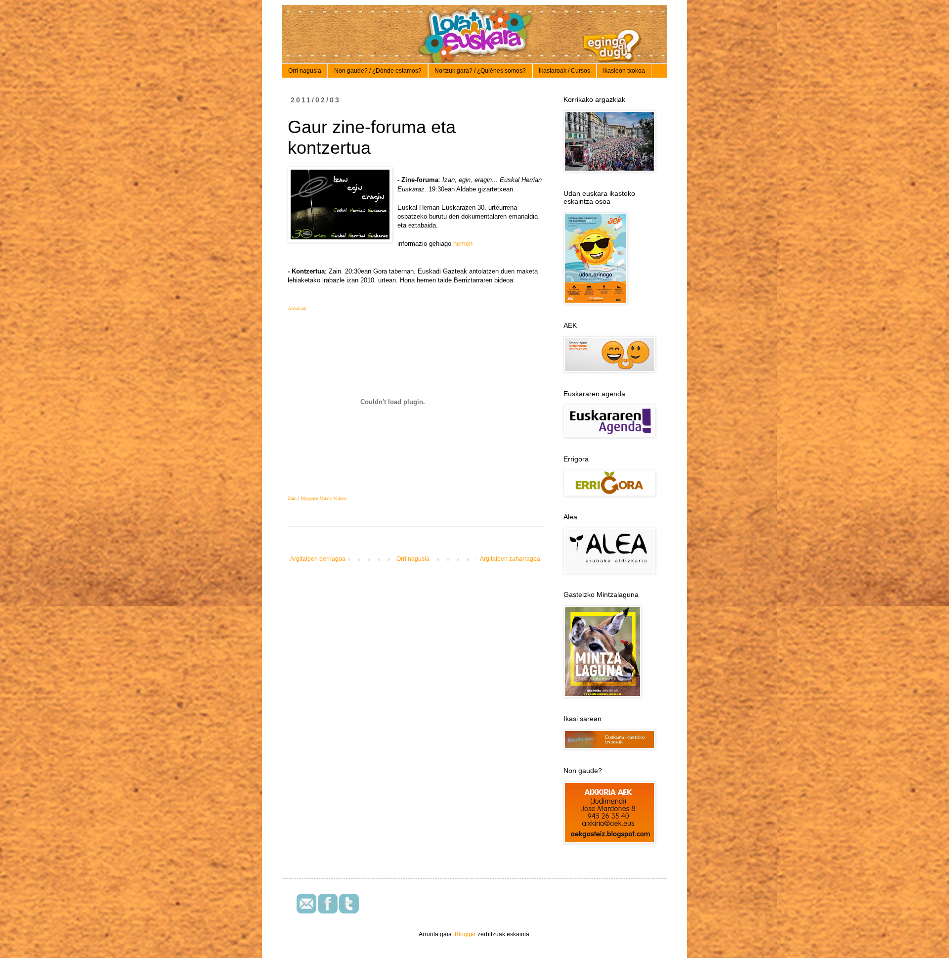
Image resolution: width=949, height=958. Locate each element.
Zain (292, 498)
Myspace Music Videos (323, 498)
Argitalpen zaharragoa (510, 558)
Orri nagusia (304, 70)
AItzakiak (297, 308)
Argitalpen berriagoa (317, 558)
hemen (463, 243)
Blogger (465, 934)
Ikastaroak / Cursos (564, 70)
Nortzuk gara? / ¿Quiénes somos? (480, 70)
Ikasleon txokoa (624, 70)
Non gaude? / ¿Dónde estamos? (378, 70)
